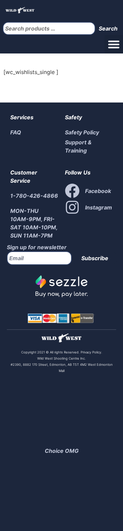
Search (108, 28)
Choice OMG (62, 450)
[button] (114, 44)
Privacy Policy (90, 352)
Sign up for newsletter (37, 247)
